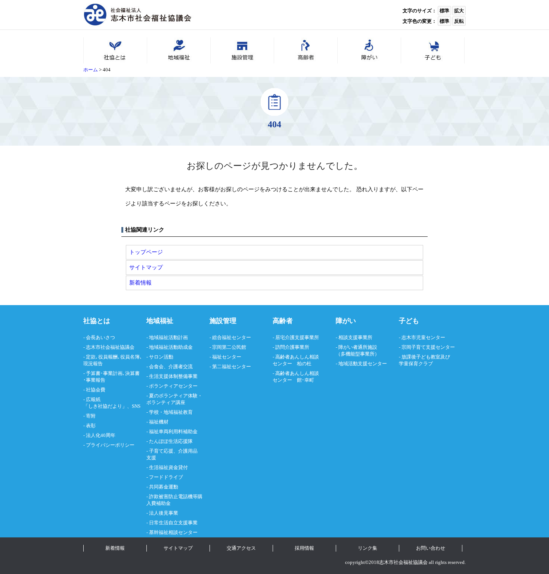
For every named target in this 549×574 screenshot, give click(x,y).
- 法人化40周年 (99, 435)
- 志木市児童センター (422, 337)
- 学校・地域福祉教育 (169, 412)
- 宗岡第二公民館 (228, 347)
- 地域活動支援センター (361, 363)
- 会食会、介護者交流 (169, 366)
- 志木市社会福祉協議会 (108, 347)
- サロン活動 (159, 357)
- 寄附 (89, 416)
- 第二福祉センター (230, 366)
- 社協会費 (94, 390)
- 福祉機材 (157, 422)
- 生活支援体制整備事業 (172, 376)
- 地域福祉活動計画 (167, 337)
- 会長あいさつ (99, 337)
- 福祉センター (225, 357)
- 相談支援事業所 (354, 337)
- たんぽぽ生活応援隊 (169, 441)
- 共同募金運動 (162, 487)
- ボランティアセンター (172, 386)
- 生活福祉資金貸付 (167, 467)
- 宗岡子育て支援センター (427, 347)
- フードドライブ (164, 477)
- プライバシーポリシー (108, 445)
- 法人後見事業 (162, 513)
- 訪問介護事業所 (291, 347)
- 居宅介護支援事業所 (296, 337)
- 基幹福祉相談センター (172, 532)
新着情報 (140, 282)
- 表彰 (89, 425)
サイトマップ (146, 267)
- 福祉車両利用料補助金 (172, 431)
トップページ (146, 252)
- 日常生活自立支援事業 (172, 522)
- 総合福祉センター (230, 337)
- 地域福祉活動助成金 (169, 347)
